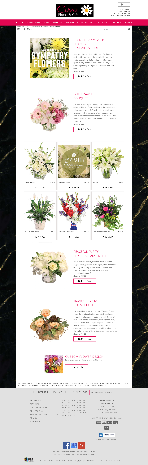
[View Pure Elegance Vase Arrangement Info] (40, 161)
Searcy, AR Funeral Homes (64, 451)
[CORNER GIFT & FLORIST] (74, 10)
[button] (124, 4)
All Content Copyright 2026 (52, 460)
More (127, 22)
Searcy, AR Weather (62, 455)
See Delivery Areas (101, 392)
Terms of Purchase (111, 460)
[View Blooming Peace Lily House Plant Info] (40, 211)
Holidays (102, 22)
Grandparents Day (30, 22)
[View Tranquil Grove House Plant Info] (51, 320)
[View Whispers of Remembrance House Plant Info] (108, 211)
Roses (46, 22)
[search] (129, 29)
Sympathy (71, 22)
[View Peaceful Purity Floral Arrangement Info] (51, 266)
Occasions (86, 22)
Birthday (57, 22)
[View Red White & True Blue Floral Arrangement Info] (74, 211)
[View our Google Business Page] (74, 448)
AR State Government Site (83, 455)
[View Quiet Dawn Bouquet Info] (51, 112)
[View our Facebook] (66, 448)
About (116, 22)
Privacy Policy (94, 460)
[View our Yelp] (81, 448)
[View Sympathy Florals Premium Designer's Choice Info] (74, 161)
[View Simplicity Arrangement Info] (108, 161)
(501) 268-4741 (124, 14)
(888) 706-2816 (124, 16)
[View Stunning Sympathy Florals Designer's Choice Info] (51, 58)
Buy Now (84, 76)
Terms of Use (81, 462)
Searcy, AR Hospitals (86, 451)
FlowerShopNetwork (75, 460)
